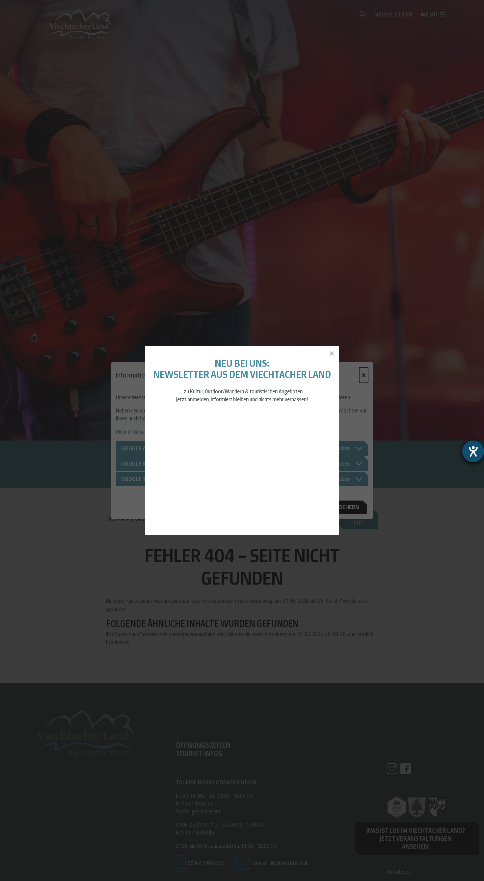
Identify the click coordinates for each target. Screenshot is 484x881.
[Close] (332, 353)
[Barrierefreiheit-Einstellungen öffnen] (473, 451)
